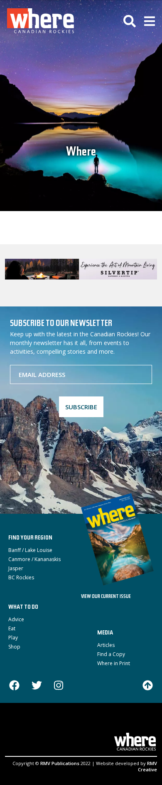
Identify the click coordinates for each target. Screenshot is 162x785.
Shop (14, 646)
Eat (11, 628)
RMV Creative (147, 766)
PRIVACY (123, 726)
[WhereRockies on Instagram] (58, 686)
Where (81, 153)
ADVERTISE (26, 726)
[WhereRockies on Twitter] (37, 686)
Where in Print (113, 663)
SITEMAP (96, 726)
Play (13, 637)
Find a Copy (111, 654)
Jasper (15, 568)
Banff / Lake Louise (30, 550)
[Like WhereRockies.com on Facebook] (14, 686)
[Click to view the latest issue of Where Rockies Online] (121, 539)
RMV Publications (59, 763)
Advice (16, 619)
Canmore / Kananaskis (34, 559)
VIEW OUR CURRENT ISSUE (106, 597)
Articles (106, 645)
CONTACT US (63, 726)
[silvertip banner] (81, 269)
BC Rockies (21, 577)
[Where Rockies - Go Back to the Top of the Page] (147, 685)
